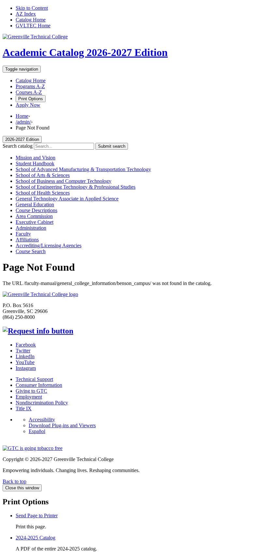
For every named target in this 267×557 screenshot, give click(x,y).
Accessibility (42, 419)
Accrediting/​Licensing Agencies (48, 245)
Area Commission (34, 216)
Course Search (31, 251)
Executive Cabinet (34, 222)
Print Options (30, 98)
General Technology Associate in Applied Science (67, 198)
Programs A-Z (30, 86)
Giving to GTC (31, 391)
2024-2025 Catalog (35, 537)
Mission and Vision (35, 157)
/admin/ (23, 122)
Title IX (24, 408)
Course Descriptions (36, 210)
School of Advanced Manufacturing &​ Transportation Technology (83, 169)
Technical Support (34, 379)
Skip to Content (32, 8)
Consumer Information (39, 385)
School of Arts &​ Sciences (43, 175)
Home (22, 116)
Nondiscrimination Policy (42, 402)
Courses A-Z (29, 92)
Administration (31, 228)
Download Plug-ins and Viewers (62, 425)
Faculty (23, 234)
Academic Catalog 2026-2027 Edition (85, 52)
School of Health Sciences (43, 193)
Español (37, 431)
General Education (35, 204)
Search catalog (18, 146)
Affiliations (27, 239)
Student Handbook (35, 163)
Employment (29, 397)
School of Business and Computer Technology (63, 181)
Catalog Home (31, 19)
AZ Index (26, 14)
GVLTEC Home (33, 25)
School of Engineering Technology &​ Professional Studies (75, 187)
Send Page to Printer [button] (37, 515)
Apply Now (28, 105)
